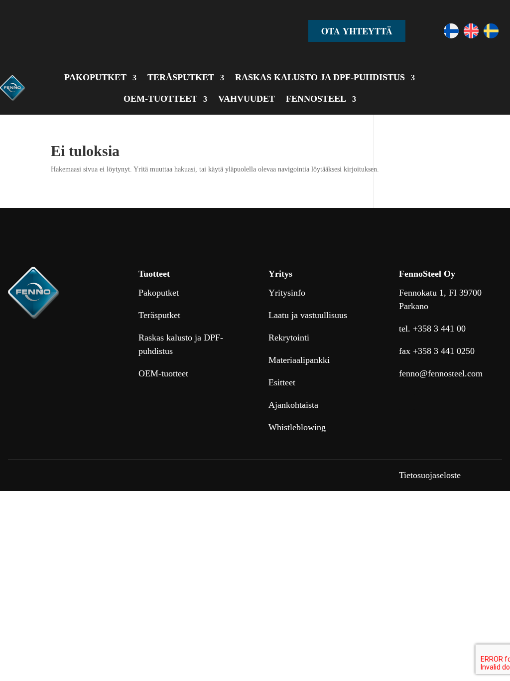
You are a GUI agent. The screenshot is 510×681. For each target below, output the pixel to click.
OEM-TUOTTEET (160, 99)
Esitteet (281, 382)
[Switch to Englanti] (471, 31)
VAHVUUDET (246, 99)
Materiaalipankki (299, 360)
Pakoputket (158, 293)
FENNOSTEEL (316, 99)
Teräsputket (159, 315)
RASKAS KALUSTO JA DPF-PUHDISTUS (320, 77)
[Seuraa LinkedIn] (407, 402)
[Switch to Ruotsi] (491, 31)
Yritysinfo (286, 293)
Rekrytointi (288, 337)
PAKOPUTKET (95, 77)
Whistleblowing (297, 427)
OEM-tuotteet (163, 373)
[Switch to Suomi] (451, 31)
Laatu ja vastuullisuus (307, 315)
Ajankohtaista (293, 405)
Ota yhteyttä (356, 30)
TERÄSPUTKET (180, 77)
